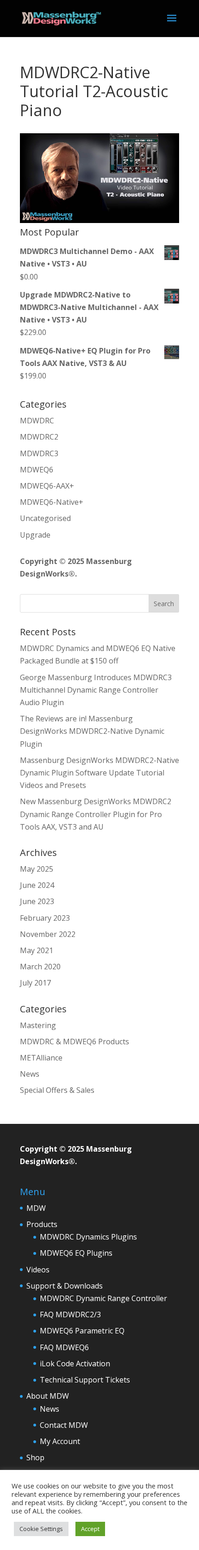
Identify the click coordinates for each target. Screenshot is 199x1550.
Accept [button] (90, 1529)
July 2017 (35, 983)
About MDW (47, 1396)
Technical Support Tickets (85, 1380)
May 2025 (36, 869)
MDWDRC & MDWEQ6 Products (74, 1041)
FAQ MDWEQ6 (64, 1347)
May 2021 (36, 950)
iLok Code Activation (75, 1363)
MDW (36, 1208)
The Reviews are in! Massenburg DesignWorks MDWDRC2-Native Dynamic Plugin (92, 731)
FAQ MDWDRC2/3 (70, 1314)
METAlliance (41, 1058)
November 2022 (47, 934)
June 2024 (37, 885)
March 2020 (40, 966)
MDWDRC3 (39, 453)
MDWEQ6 (36, 470)
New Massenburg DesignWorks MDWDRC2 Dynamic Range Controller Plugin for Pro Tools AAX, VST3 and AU (95, 813)
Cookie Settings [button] (41, 1529)
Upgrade (35, 535)
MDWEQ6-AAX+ (47, 486)
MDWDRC (37, 420)
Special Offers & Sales (57, 1090)
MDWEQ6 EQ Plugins (76, 1253)
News (29, 1074)
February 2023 (45, 918)
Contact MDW (64, 1425)
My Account (60, 1441)
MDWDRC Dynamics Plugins (88, 1237)
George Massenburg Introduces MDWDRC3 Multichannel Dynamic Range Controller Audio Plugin (96, 689)
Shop (35, 1457)
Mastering (38, 1025)
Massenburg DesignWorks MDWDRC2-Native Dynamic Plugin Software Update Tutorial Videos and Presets (99, 772)
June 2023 (37, 901)
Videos (38, 1270)
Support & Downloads (64, 1286)
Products (41, 1224)
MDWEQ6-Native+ (51, 502)
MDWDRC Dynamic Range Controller (103, 1298)
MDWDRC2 (39, 437)
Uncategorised (45, 518)
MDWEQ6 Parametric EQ (82, 1331)
